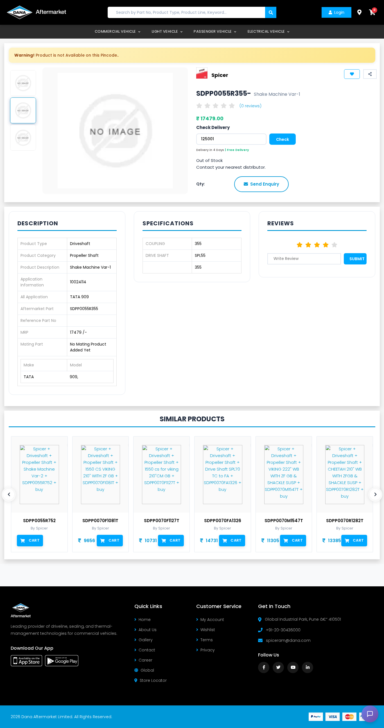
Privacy (207, 650)
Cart (34, 540)
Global (147, 670)
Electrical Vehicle (267, 31)
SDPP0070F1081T (100, 520)
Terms (206, 640)
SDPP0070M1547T (284, 520)
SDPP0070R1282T (344, 520)
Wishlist (207, 630)
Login (339, 12)
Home (145, 619)
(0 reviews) (250, 106)
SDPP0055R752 (39, 520)
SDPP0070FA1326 (222, 520)
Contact (147, 650)
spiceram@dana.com (288, 640)
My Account (212, 619)
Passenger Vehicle (213, 31)
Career (145, 660)
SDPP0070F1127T (161, 520)
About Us (148, 630)
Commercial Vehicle (116, 31)
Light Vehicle (165, 31)
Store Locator (153, 680)
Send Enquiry (264, 184)
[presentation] (9, 494)
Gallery (146, 640)
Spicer (219, 75)
